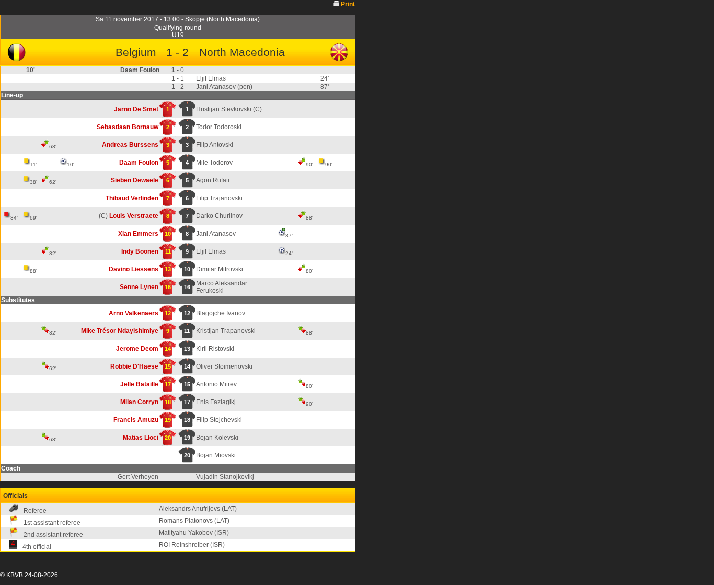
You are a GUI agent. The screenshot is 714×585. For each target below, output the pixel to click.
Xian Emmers (138, 233)
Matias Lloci (140, 437)
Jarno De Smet (136, 109)
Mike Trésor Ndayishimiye (119, 331)
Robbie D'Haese (134, 366)
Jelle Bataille (139, 384)
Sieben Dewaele (134, 180)
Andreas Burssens (130, 144)
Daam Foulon (138, 162)
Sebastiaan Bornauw (127, 127)
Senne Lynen (139, 287)
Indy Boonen (139, 251)
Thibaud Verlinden (132, 198)
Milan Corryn (139, 402)
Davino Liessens (133, 269)
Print (348, 4)
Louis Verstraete (133, 216)
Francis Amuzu (135, 419)
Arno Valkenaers (133, 313)
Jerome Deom (137, 348)
